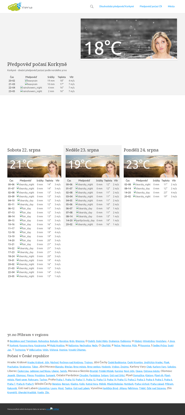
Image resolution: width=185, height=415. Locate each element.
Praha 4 (150, 379)
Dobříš (91, 341)
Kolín (82, 384)
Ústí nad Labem (81, 388)
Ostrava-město (152, 371)
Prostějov (40, 375)
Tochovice (20, 350)
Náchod (54, 362)
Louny (54, 388)
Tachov (43, 379)
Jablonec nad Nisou (40, 371)
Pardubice (94, 375)
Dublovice (125, 341)
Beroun (66, 384)
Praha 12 (90, 379)
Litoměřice (43, 388)
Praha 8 (20, 384)
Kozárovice (40, 345)
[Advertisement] (41, 38)
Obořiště (106, 345)
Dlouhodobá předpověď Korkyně (116, 6)
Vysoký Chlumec (77, 350)
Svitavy (105, 375)
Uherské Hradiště (27, 392)
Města (171, 6)
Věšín (45, 350)
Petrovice (126, 345)
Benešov (56, 384)
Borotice (63, 341)
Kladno (74, 384)
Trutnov (88, 362)
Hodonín (106, 366)
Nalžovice (73, 345)
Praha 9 (30, 384)
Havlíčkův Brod (110, 388)
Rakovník (12, 388)
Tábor (35, 366)
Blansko (59, 366)
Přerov (30, 375)
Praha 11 (80, 379)
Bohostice (43, 341)
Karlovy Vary (159, 366)
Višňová (54, 350)
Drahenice (114, 341)
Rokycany (33, 379)
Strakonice (25, 366)
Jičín (47, 362)
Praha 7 (11, 384)
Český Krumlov (135, 362)
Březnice (80, 341)
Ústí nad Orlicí (117, 375)
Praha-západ (157, 384)
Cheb (149, 366)
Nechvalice (85, 345)
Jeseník (11, 375)
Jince (172, 341)
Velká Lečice (35, 350)
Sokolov (171, 366)
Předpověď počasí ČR (151, 6)
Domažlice (138, 375)
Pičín (134, 345)
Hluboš (138, 341)
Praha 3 (141, 379)
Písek (166, 362)
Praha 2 (132, 379)
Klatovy (149, 375)
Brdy (72, 341)
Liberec (55, 371)
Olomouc (21, 375)
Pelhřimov (133, 388)
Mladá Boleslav (115, 384)
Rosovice (145, 345)
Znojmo (124, 366)
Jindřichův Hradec (153, 362)
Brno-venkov (93, 366)
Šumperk (50, 375)
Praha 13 (101, 379)
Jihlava (123, 388)
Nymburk (129, 384)
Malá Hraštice (57, 345)
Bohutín (54, 341)
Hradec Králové (35, 362)
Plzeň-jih (159, 375)
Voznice (63, 350)
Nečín (95, 345)
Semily (63, 371)
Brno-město (79, 366)
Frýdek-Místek (106, 371)
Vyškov (115, 366)
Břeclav (68, 366)
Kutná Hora (92, 384)
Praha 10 (70, 379)
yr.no (48, 409)
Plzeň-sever (21, 379)
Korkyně (14, 345)
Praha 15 (122, 379)
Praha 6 (168, 379)
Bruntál (94, 371)
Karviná (119, 371)
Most (61, 388)
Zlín (47, 392)
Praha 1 (60, 379)
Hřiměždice (149, 341)
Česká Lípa (23, 371)
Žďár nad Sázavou (156, 388)
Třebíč (142, 388)
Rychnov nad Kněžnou (71, 362)
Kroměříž (12, 392)
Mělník (102, 384)
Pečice (117, 345)
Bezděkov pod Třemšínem (23, 341)
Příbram (169, 384)
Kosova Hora (26, 345)
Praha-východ (142, 384)
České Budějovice (117, 362)
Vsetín (40, 392)
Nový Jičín (129, 371)
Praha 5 (159, 379)
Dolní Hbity (102, 341)
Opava (139, 371)
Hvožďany (161, 341)
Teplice (68, 388)
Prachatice (12, 366)
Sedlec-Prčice (160, 345)
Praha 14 (111, 379)
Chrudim (83, 375)
